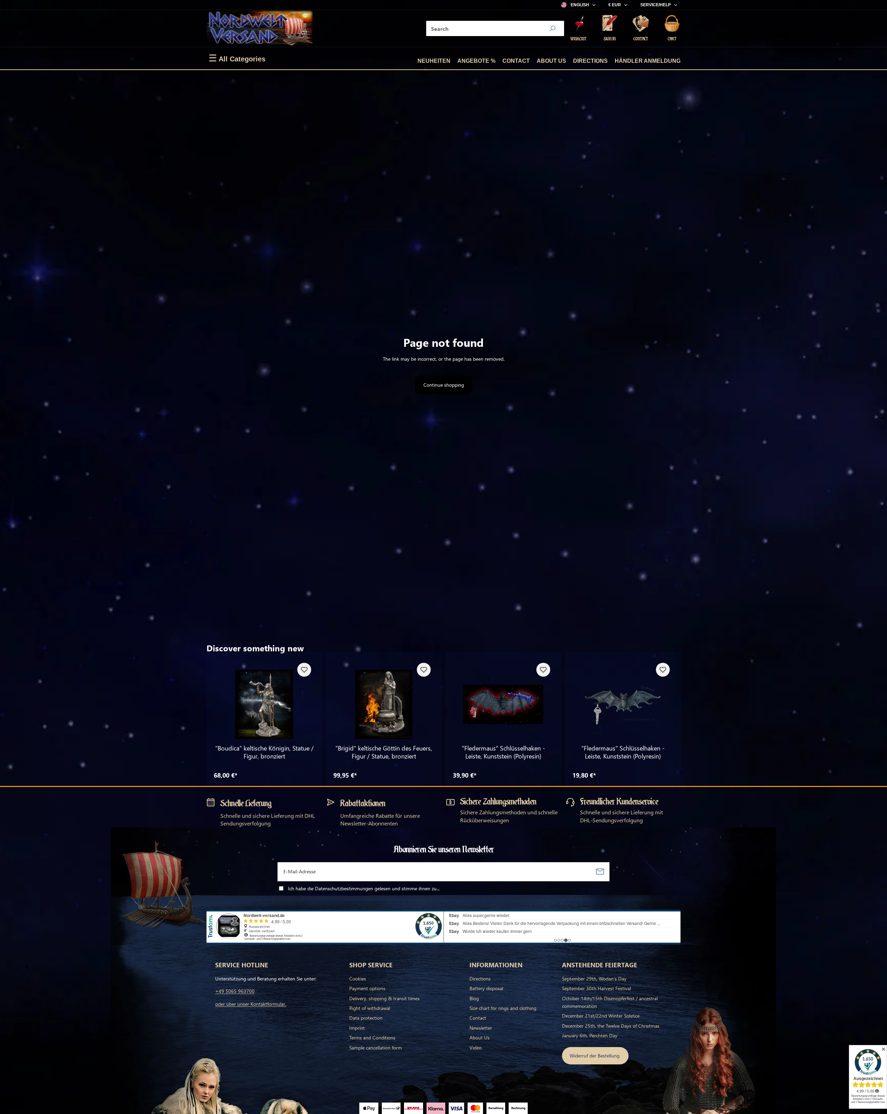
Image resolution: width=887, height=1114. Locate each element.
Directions (590, 61)
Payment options (367, 988)
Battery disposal (486, 988)
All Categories (237, 58)
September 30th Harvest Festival (596, 988)
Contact (516, 61)
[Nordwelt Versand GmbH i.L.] (260, 28)
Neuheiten (434, 61)
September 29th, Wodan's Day (594, 978)
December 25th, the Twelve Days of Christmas (610, 1025)
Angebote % (476, 61)
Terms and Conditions (372, 1037)
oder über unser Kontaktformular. (250, 1004)
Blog (474, 998)
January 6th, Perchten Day (589, 1035)
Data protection (366, 1017)
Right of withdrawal (369, 1008)
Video (475, 1047)
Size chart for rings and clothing (502, 1008)
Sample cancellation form (375, 1047)
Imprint (357, 1028)
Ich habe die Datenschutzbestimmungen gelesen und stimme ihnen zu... (364, 888)
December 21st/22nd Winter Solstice (601, 1015)
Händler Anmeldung (647, 61)
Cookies (357, 978)
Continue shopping (443, 385)
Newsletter (480, 1028)
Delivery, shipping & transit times (384, 998)
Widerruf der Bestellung (595, 1055)
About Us (551, 61)
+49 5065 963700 (235, 991)
